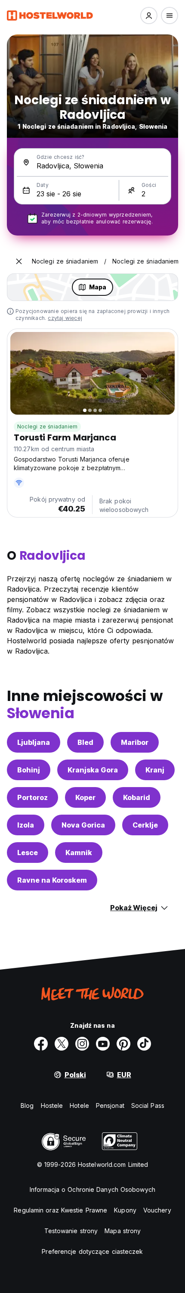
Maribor (134, 742)
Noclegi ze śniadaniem (47, 426)
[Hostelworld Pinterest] (123, 1044)
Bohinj (28, 770)
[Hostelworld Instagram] (82, 1044)
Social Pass (147, 1105)
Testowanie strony (71, 1230)
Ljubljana (33, 742)
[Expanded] (19, 261)
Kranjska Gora (93, 770)
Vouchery (157, 1210)
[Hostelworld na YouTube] (103, 1044)
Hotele (79, 1105)
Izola (25, 825)
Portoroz (32, 797)
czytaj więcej (65, 318)
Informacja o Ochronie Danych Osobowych (92, 1189)
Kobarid (136, 797)
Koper (85, 797)
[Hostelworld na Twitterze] (61, 1044)
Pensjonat (110, 1105)
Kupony (125, 1210)
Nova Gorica (83, 825)
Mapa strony (123, 1230)
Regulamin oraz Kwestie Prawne (60, 1210)
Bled (85, 742)
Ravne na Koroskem (52, 880)
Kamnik (78, 852)
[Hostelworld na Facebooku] (41, 1044)
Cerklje (145, 825)
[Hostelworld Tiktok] (144, 1044)
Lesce (27, 852)
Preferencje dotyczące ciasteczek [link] (92, 1251)
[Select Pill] (148, 15)
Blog (27, 1105)
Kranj (154, 770)
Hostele (52, 1105)
